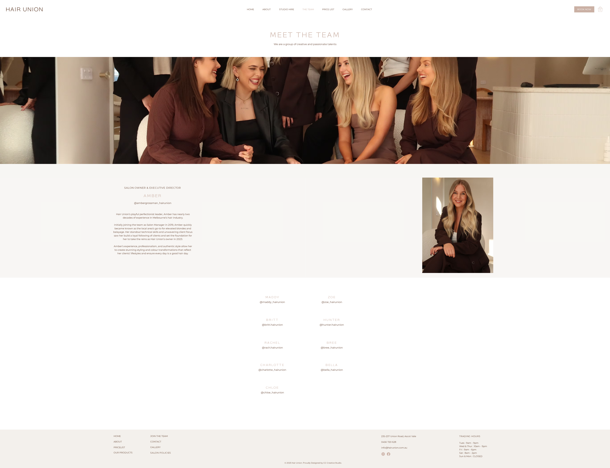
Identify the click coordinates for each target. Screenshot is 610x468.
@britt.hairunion (272, 324)
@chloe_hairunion (272, 392)
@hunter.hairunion (332, 324)
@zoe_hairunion (332, 302)
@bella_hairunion (332, 369)
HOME (117, 436)
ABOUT (118, 441)
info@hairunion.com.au (394, 447)
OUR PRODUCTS (123, 452)
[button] (600, 9)
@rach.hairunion (272, 347)
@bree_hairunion (332, 347)
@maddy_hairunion (272, 302)
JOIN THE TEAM (159, 436)
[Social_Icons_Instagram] (383, 454)
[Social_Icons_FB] (388, 454)
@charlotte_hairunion (272, 369)
